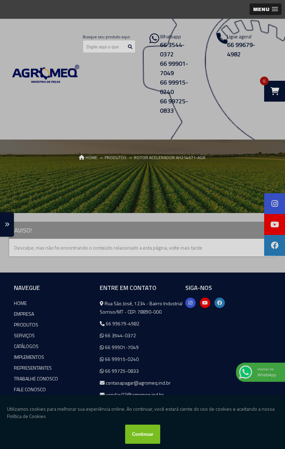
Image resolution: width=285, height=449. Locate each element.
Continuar (142, 434)
